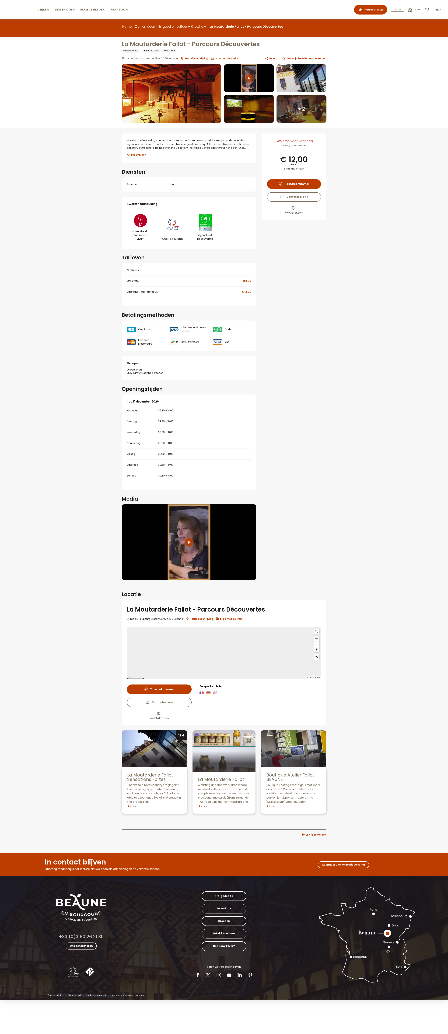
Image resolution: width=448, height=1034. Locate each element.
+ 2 (301, 108)
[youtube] (189, 542)
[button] (439, 9)
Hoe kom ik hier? (224, 946)
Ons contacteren (81, 946)
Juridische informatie (96, 995)
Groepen (224, 921)
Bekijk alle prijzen (294, 168)
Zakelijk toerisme (224, 933)
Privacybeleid (74, 995)
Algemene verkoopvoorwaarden (128, 995)
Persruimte (224, 908)
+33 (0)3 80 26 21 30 (81, 937)
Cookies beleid (54, 995)
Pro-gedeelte (224, 896)
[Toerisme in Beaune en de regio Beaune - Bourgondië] (18, 9)
